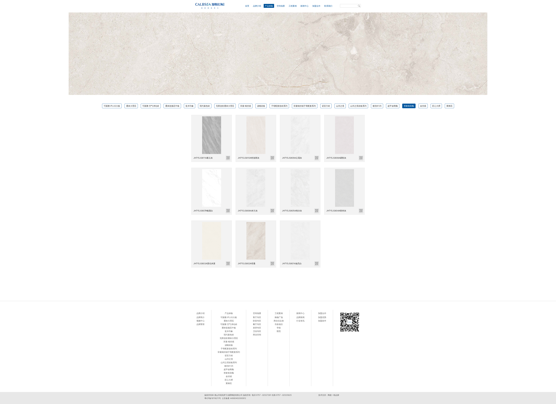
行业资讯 (300, 320)
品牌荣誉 (200, 324)
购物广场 (279, 317)
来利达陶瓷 (339, 401)
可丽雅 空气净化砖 (150, 106)
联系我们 (328, 6)
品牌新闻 (300, 317)
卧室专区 (257, 320)
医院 (279, 331)
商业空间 (257, 334)
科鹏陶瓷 (348, 401)
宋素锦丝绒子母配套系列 (304, 106)
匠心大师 (436, 106)
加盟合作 (316, 6)
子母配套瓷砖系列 (279, 106)
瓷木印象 (189, 106)
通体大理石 (131, 106)
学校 (279, 327)
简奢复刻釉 (409, 106)
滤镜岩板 (261, 106)
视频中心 (200, 320)
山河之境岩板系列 (358, 106)
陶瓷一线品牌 (333, 395)
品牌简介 (200, 317)
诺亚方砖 (326, 106)
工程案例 (293, 6)
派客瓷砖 (322, 401)
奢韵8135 (377, 106)
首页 (247, 6)
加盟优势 (322, 317)
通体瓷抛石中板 (172, 106)
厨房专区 (257, 327)
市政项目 (279, 324)
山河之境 (340, 106)
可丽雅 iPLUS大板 (112, 106)
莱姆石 (449, 106)
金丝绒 (423, 106)
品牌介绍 (257, 6)
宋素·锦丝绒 (245, 106)
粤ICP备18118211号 (212, 398)
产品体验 (269, 6)
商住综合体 (279, 320)
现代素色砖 (205, 106)
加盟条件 (322, 320)
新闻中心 (304, 6)
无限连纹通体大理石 (225, 106)
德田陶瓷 (330, 401)
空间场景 (281, 6)
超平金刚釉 (393, 106)
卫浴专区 (257, 331)
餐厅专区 (257, 324)
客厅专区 (257, 317)
